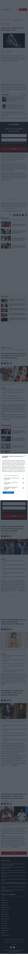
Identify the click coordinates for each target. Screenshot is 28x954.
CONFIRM (8, 492)
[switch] (23, 478)
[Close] (25, 456)
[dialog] (14, 477)
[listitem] (14, 475)
